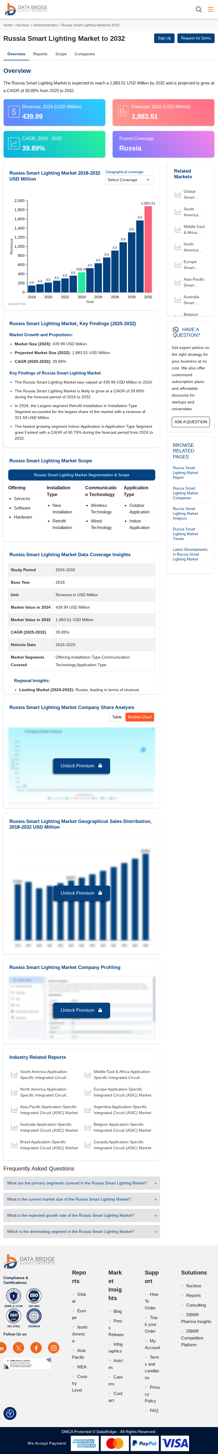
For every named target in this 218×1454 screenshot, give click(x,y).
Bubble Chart (140, 717)
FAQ (154, 1410)
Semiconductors (45, 25)
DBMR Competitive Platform (192, 1338)
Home (8, 25)
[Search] (201, 9)
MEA (82, 1366)
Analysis (185, 513)
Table (117, 717)
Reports (40, 54)
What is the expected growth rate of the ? (70, 1215)
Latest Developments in (190, 554)
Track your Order (151, 1324)
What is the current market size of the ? (69, 1199)
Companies (85, 54)
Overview (16, 54)
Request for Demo (196, 38)
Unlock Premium (78, 765)
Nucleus (22, 25)
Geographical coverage (124, 172)
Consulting (196, 1305)
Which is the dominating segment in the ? (70, 1231)
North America (79, 1334)
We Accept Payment (48, 1443)
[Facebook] (36, 1347)
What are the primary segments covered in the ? (77, 1183)
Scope (61, 54)
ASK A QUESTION (191, 422)
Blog (118, 1311)
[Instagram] (53, 1347)
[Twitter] (18, 1347)
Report (185, 473)
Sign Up (164, 38)
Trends (185, 534)
